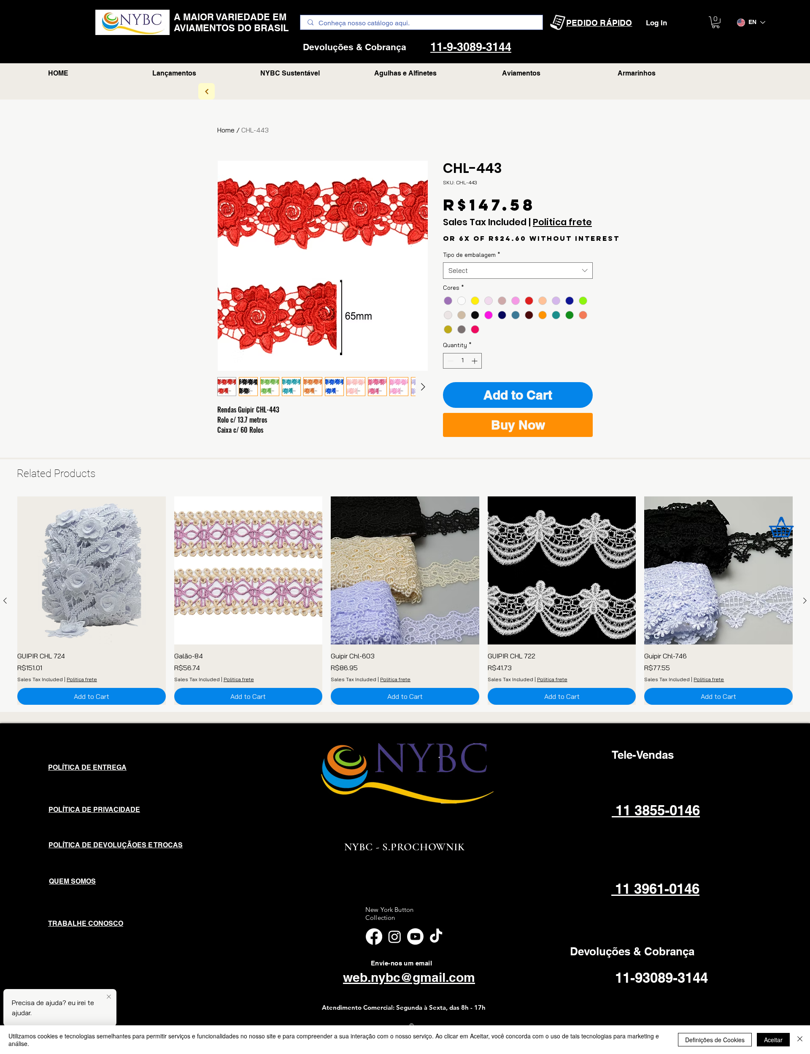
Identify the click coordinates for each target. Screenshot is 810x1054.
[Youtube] (415, 936)
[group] (405, 601)
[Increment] (475, 360)
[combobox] (518, 270)
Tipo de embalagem (471, 255)
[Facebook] (374, 936)
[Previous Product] (5, 601)
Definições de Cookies (715, 1039)
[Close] (800, 1039)
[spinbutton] (462, 360)
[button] (716, 22)
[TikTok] (436, 936)
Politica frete (562, 222)
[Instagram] (394, 936)
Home (226, 130)
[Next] (206, 91)
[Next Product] (805, 601)
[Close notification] (108, 997)
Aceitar (773, 1039)
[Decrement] (449, 360)
